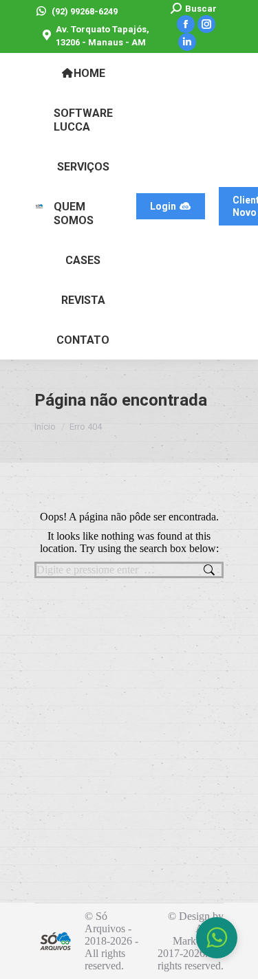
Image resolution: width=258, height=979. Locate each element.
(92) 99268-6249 (85, 11)
